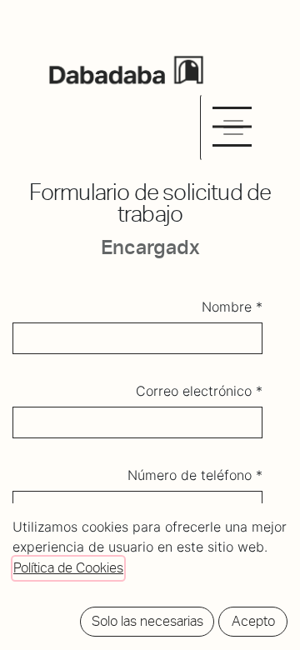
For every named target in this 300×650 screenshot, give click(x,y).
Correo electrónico (194, 390)
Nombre (227, 306)
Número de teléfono (192, 475)
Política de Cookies (68, 568)
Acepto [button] (253, 621)
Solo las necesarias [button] (147, 621)
